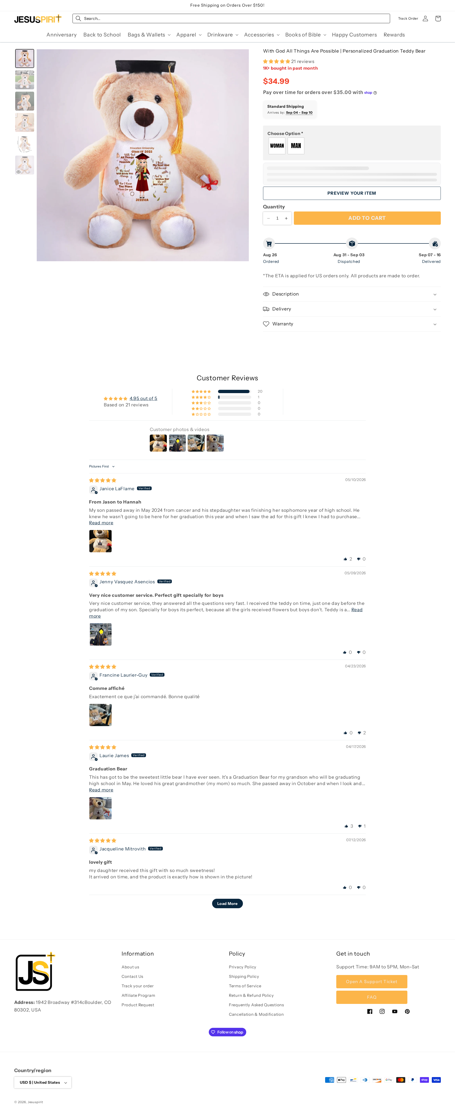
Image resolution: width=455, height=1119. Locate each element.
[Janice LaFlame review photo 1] (100, 541)
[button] (148, 34)
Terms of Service (245, 986)
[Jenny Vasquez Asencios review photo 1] (100, 634)
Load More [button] (227, 903)
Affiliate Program (138, 995)
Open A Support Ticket (371, 981)
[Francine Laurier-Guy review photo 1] (100, 715)
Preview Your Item (352, 193)
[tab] (24, 58)
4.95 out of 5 (143, 398)
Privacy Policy (242, 967)
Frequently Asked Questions (256, 1004)
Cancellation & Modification (256, 1014)
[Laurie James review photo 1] (100, 808)
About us (130, 967)
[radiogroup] (352, 146)
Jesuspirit (35, 1102)
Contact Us (132, 976)
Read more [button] (101, 523)
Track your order (138, 986)
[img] (102, 480)
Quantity (274, 207)
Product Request (138, 1004)
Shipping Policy (244, 976)
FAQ (372, 997)
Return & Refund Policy (251, 995)
